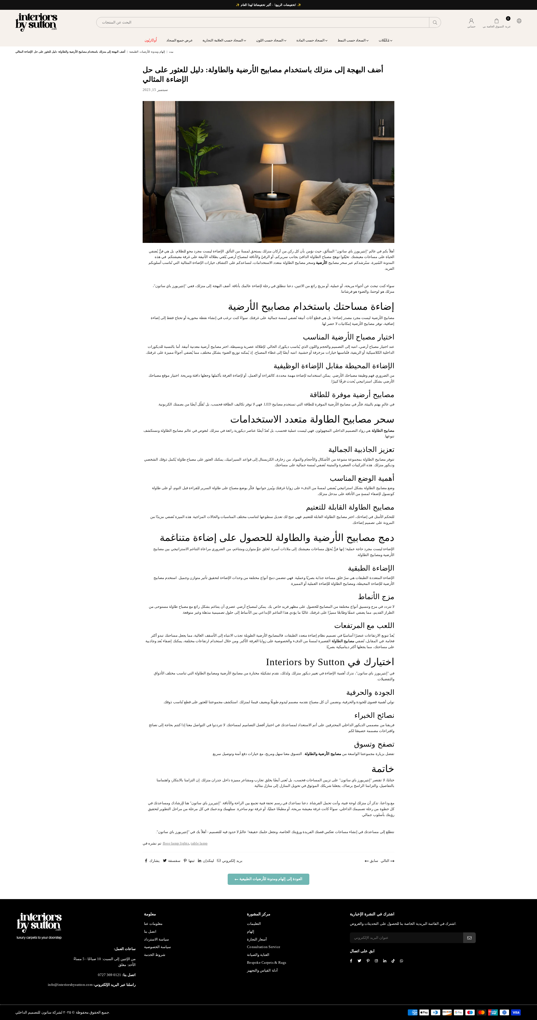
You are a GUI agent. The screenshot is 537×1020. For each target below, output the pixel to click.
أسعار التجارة (257, 939)
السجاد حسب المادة (311, 40)
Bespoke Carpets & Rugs (266, 962)
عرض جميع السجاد (179, 40)
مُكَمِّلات (384, 40)
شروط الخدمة (154, 955)
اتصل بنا (150, 931)
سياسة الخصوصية (157, 947)
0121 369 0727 (109, 975)
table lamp (199, 843)
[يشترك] (469, 937)
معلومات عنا (153, 923)
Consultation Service (263, 947)
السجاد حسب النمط (352, 40)
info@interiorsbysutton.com (70, 985)
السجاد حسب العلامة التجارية (223, 40)
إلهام (250, 931)
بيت (171, 51)
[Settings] (518, 22)
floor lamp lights (176, 843)
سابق (373, 861)
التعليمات (254, 923)
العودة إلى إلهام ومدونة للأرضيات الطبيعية (270, 879)
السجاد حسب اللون (270, 40)
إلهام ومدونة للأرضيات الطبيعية (147, 51)
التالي (385, 861)
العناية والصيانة (258, 955)
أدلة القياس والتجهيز (262, 970)
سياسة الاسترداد (156, 939)
